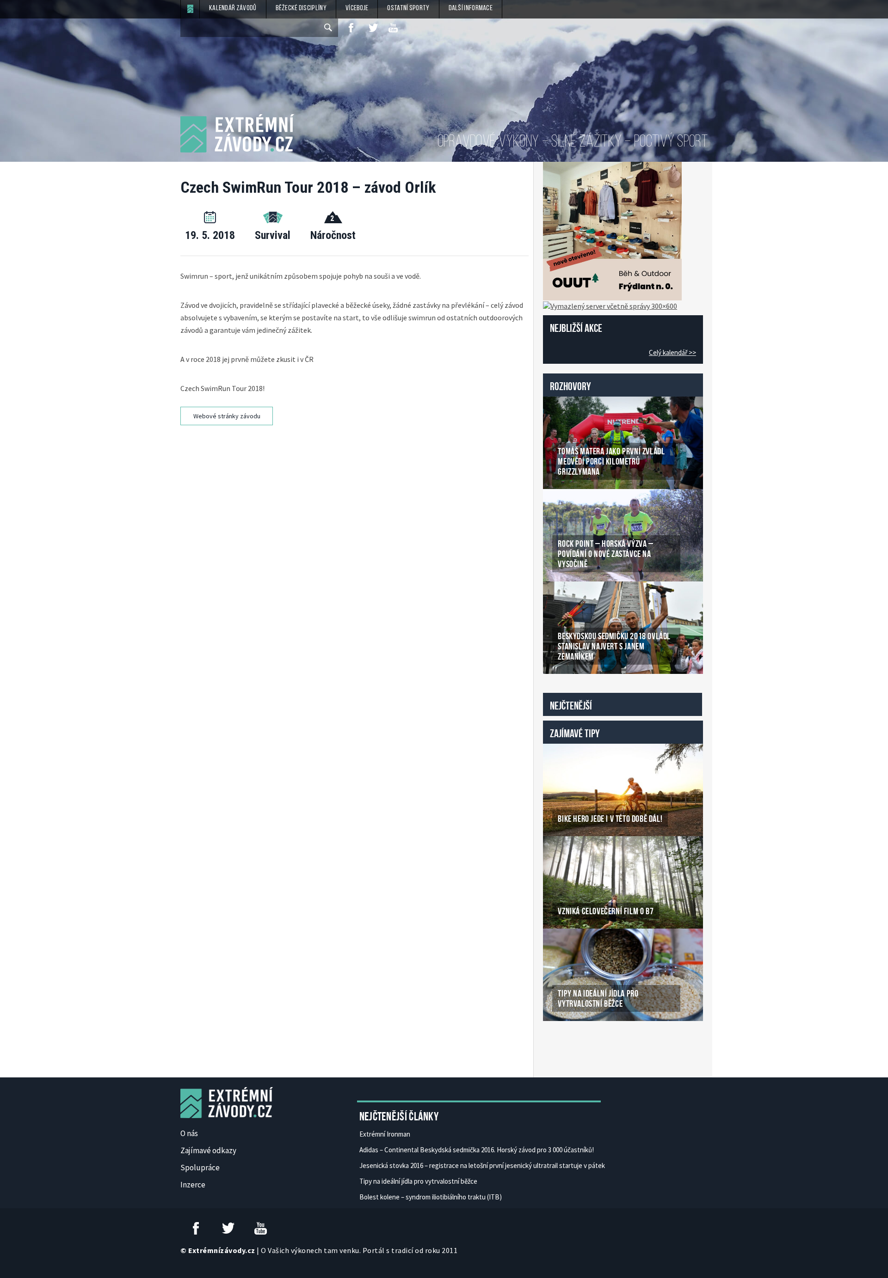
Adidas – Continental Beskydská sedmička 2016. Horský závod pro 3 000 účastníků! (476, 1149)
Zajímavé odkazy (208, 1150)
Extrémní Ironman (384, 1134)
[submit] (328, 27)
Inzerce (192, 1185)
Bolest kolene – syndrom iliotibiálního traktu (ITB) (430, 1196)
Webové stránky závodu (226, 416)
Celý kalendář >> (672, 352)
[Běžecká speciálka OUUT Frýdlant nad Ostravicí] (612, 230)
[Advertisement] (356, 460)
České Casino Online (563, 1044)
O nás (189, 1133)
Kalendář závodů (233, 8)
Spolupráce (200, 1167)
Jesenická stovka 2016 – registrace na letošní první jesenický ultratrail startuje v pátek (482, 1165)
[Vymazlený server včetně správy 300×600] (610, 305)
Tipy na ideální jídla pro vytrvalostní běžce (418, 1181)
